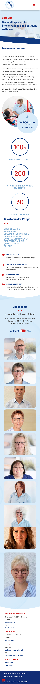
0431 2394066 (9, 640)
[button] (3, 680)
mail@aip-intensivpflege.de (14, 650)
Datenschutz (23, 673)
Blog (20, 676)
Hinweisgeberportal (11, 676)
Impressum (14, 673)
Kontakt (6, 673)
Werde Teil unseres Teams (27, 123)
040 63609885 (10, 622)
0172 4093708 (9, 627)
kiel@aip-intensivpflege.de (14, 655)
